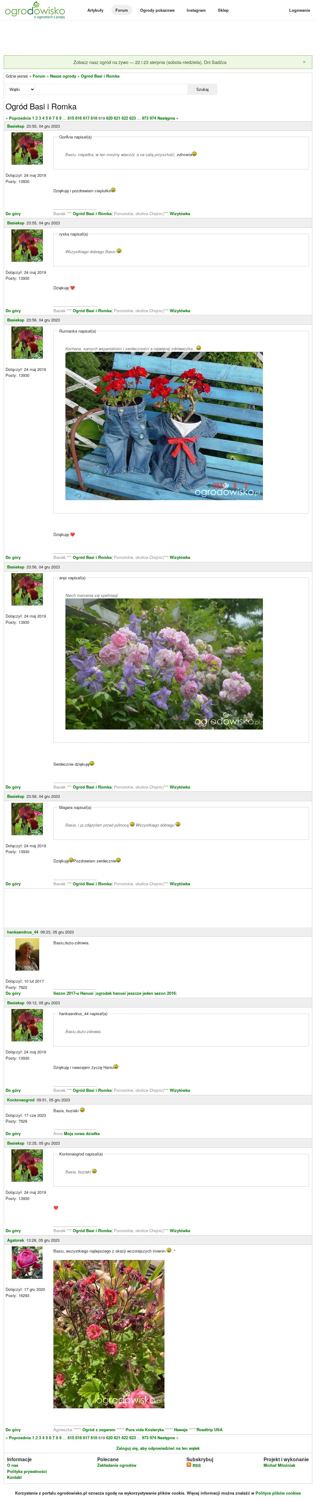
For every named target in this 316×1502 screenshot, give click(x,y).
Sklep (223, 10)
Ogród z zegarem (98, 1429)
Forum (121, 10)
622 (125, 118)
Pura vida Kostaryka (145, 1429)
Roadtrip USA (209, 1429)
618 (94, 118)
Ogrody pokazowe (157, 10)
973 (145, 118)
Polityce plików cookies (278, 1493)
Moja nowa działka (82, 1133)
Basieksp (15, 126)
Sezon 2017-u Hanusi (73, 993)
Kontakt (14, 1477)
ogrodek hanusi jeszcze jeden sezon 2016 (136, 993)
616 (78, 118)
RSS (196, 1465)
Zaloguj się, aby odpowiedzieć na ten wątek (158, 1448)
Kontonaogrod (21, 1100)
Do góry (13, 213)
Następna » (167, 118)
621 (117, 118)
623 (132, 118)
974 (153, 118)
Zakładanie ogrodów (116, 1465)
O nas (12, 1465)
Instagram (196, 10)
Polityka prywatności (27, 1471)
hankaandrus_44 (22, 932)
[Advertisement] (158, 38)
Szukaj (202, 89)
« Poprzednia (18, 118)
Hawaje (181, 1429)
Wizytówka (180, 213)
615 (71, 118)
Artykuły (95, 10)
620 (109, 118)
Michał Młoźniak (279, 1465)
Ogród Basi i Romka (100, 76)
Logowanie (299, 10)
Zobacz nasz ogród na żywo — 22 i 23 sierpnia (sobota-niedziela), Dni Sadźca (150, 62)
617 (86, 118)
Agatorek (15, 1240)
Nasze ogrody (63, 76)
